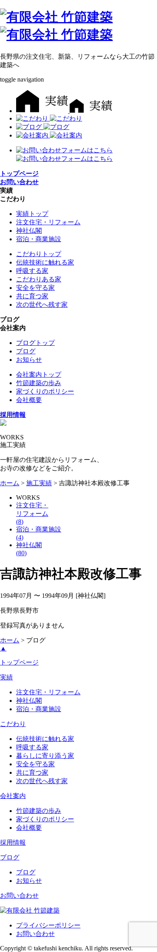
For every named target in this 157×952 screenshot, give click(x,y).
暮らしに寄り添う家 (45, 755)
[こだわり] (49, 118)
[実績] (64, 110)
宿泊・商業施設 (38, 239)
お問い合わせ (19, 895)
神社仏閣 (29, 230)
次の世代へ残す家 (42, 304)
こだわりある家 (38, 279)
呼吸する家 (32, 270)
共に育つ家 (32, 296)
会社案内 (13, 795)
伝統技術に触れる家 (45, 262)
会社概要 (29, 399)
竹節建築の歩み (38, 383)
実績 (6, 677)
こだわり (13, 723)
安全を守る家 (35, 287)
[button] (6, 190)
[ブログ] (42, 126)
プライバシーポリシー (48, 925)
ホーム (9, 483)
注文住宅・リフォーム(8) (32, 513)
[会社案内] (49, 135)
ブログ (25, 351)
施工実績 (39, 483)
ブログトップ (35, 342)
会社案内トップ (38, 374)
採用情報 (13, 842)
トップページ (19, 662)
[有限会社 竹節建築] (30, 910)
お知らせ (29, 359)
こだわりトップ (38, 253)
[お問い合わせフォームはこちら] (64, 150)
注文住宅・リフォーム (48, 222)
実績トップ (32, 213)
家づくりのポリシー (45, 391)
